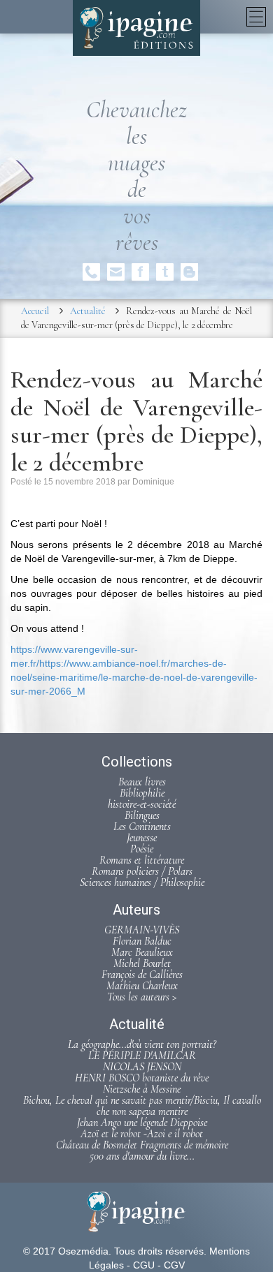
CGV (174, 1265)
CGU (144, 1265)
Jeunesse (142, 838)
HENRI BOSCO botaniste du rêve (142, 1078)
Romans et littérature (141, 860)
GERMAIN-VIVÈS (141, 930)
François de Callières (142, 975)
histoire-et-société (142, 804)
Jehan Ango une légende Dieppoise (142, 1123)
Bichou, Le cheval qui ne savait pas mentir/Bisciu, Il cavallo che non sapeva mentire (142, 1105)
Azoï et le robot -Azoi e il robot (141, 1134)
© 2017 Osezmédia (65, 1251)
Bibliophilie (142, 793)
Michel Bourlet (142, 963)
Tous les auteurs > (142, 997)
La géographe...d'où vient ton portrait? (142, 1044)
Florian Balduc (142, 941)
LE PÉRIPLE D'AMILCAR (142, 1056)
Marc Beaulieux (142, 952)
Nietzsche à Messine (142, 1089)
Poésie (141, 849)
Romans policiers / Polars (142, 871)
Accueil (35, 311)
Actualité (88, 311)
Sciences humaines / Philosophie (142, 882)
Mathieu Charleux (142, 986)
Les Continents (142, 827)
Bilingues (142, 815)
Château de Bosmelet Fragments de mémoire (142, 1145)
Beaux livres (142, 782)
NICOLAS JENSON (142, 1067)
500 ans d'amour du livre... (142, 1156)
